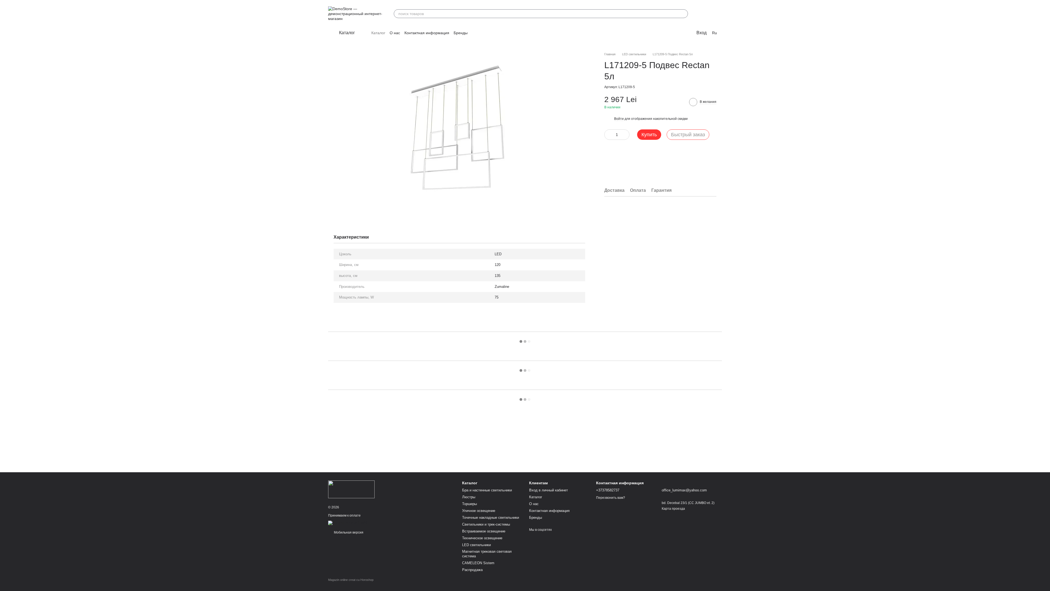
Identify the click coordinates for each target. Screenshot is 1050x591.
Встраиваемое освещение (483, 531)
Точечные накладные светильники (490, 517)
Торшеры (469, 504)
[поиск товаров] (683, 13)
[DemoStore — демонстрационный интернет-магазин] (351, 489)
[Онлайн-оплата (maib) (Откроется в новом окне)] (347, 523)
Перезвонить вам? (610, 498)
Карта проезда (673, 509)
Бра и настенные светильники (487, 490)
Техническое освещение (482, 538)
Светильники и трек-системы (486, 524)
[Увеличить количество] (625, 135)
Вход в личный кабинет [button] (548, 490)
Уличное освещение (478, 511)
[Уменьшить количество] (608, 135)
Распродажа (472, 570)
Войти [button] (619, 119)
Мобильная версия (348, 532)
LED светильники (476, 545)
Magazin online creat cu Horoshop (351, 579)
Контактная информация (426, 33)
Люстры (468, 497)
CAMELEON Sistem (478, 563)
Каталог (378, 33)
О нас (395, 33)
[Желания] (703, 13)
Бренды (461, 33)
